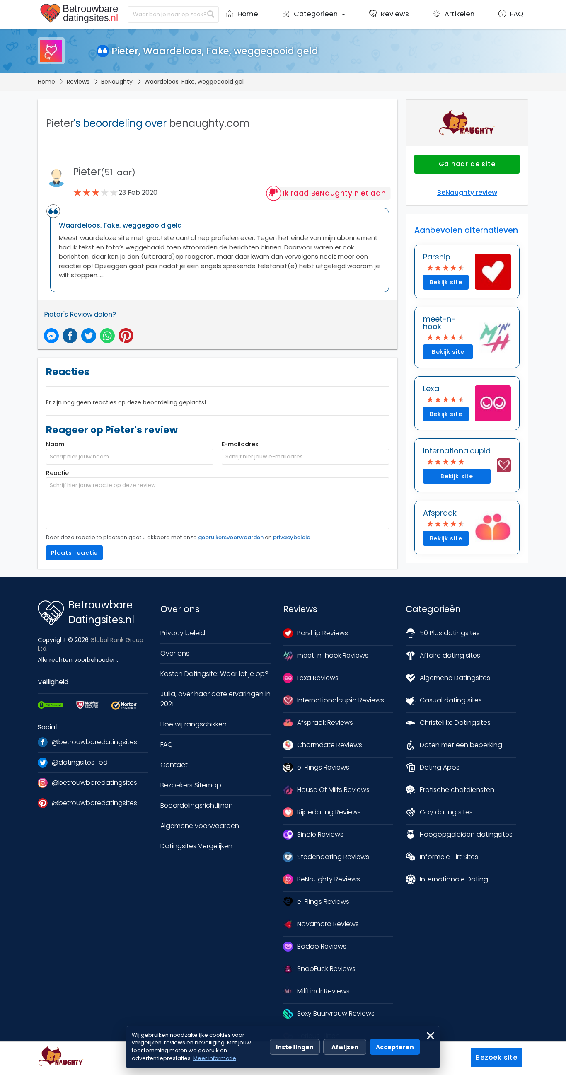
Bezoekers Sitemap (190, 785)
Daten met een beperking (461, 745)
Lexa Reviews (318, 678)
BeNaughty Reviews (328, 879)
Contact (174, 765)
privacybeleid (291, 537)
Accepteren (395, 1047)
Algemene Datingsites (455, 678)
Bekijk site (446, 282)
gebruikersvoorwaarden (231, 537)
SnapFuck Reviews (326, 968)
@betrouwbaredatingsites (94, 742)
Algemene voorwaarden (199, 825)
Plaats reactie (74, 553)
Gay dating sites (446, 812)
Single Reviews (320, 834)
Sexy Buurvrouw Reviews (336, 1013)
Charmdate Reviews (329, 745)
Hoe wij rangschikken (193, 724)
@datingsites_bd (80, 762)
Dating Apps (440, 767)
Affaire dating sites (450, 655)
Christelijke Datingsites (455, 722)
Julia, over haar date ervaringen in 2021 (215, 699)
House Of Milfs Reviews (333, 789)
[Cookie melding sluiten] (430, 1035)
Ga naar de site (467, 164)
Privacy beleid (182, 633)
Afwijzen (344, 1047)
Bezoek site (497, 1057)
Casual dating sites (451, 700)
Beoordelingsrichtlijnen (196, 805)
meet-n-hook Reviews (332, 655)
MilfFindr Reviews (323, 991)
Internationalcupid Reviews (340, 700)
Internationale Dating (454, 879)
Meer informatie (214, 1058)
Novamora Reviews (328, 924)
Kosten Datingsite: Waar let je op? (214, 673)
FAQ (166, 744)
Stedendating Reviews (333, 857)
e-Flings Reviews (323, 767)
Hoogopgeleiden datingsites (466, 834)
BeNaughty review (467, 192)
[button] (313, 16)
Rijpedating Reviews (329, 812)
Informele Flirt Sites (449, 857)
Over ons (174, 653)
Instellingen (295, 1047)
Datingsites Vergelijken (196, 846)
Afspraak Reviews (325, 722)
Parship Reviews (322, 633)
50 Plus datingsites (450, 633)
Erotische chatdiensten (457, 789)
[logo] (80, 14)
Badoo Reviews (321, 946)
